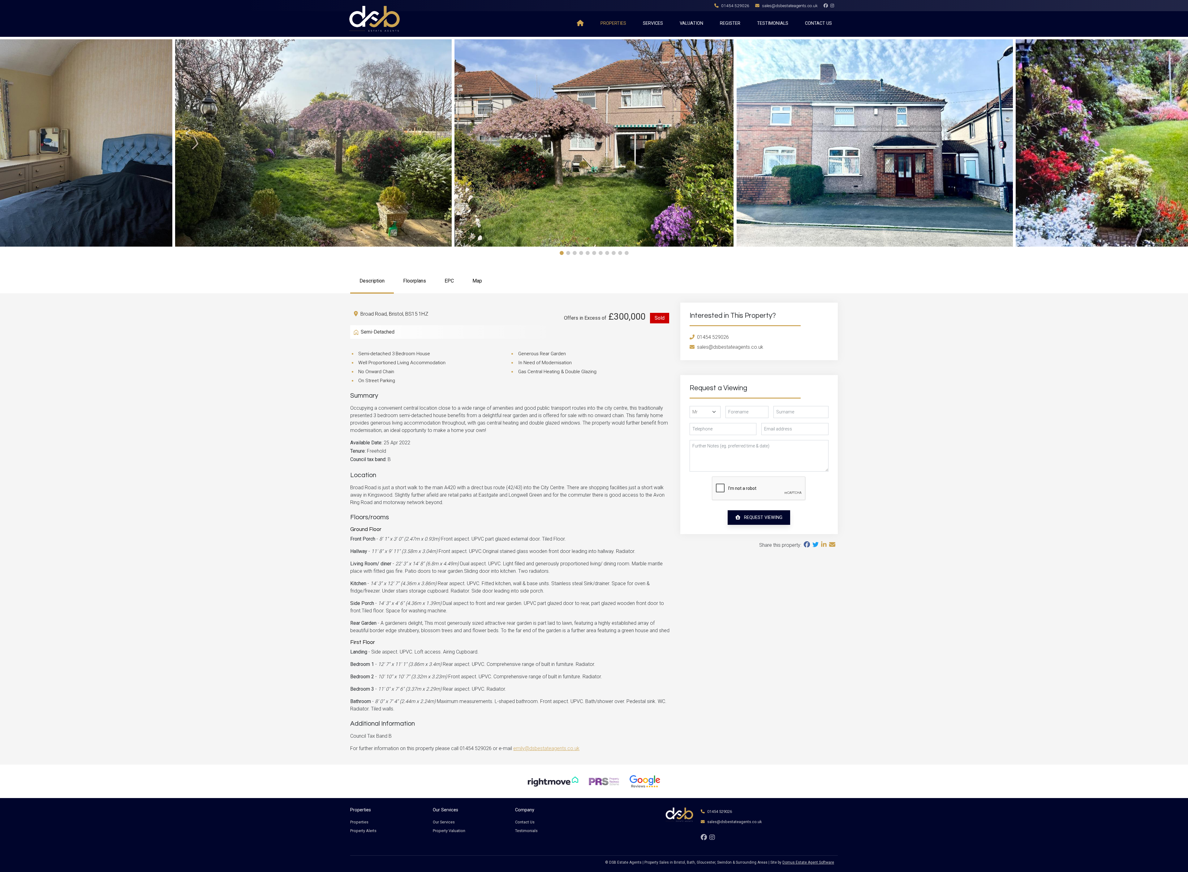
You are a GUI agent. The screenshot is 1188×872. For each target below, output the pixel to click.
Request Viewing (762, 517)
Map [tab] (477, 281)
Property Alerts (363, 830)
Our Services (444, 822)
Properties (613, 23)
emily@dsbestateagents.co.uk (546, 748)
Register (730, 23)
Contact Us (818, 23)
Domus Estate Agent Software (808, 862)
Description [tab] (372, 281)
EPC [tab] (449, 281)
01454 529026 (735, 5)
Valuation (691, 23)
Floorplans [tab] (414, 281)
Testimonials (772, 23)
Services (653, 23)
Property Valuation (449, 830)
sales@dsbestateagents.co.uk (790, 5)
